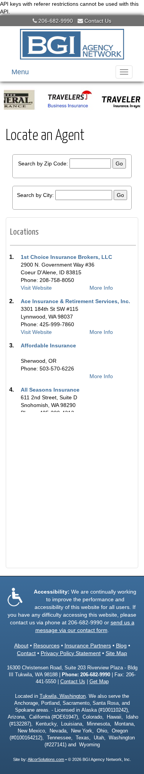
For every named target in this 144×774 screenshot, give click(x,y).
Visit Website (36, 288)
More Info (101, 288)
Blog (121, 645)
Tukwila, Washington (63, 696)
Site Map (116, 653)
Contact (26, 653)
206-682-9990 (55, 21)
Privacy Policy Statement (71, 653)
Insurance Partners (88, 645)
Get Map (99, 681)
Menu (20, 72)
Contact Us (97, 21)
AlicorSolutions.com (46, 759)
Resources (46, 645)
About (21, 645)
